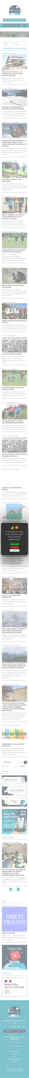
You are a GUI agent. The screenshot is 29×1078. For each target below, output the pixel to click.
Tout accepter (14, 544)
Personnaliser (15, 550)
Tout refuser (14, 547)
